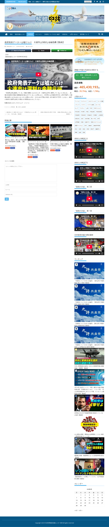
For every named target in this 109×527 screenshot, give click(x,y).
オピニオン (38, 34)
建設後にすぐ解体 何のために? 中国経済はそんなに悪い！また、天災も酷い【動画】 (20, 113)
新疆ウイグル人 (79, 125)
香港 (84, 132)
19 (98, 500)
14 (76, 500)
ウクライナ (84, 101)
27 (102, 503)
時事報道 (30, 34)
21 (76, 503)
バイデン (83, 104)
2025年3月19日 (32, 141)
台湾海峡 (77, 122)
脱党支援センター (20, 34)
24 (89, 503)
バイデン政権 (90, 104)
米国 (88, 129)
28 (76, 505)
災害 (80, 129)
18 (93, 500)
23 (85, 503)
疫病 (84, 129)
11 (93, 497)
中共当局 (77, 111)
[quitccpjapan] (6, 34)
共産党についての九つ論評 (52, 34)
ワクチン (82, 108)
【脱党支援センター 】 (15, 46)
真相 (11, 34)
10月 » (80, 510)
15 (81, 500)
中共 (91, 108)
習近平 (92, 129)
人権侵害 (100, 115)
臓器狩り (98, 129)
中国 (87, 111)
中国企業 (92, 111)
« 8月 (75, 510)
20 (102, 500)
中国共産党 (99, 111)
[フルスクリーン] (102, 157)
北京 (82, 118)
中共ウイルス (97, 108)
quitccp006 (19, 137)
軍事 (76, 132)
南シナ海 (93, 118)
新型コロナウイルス (96, 122)
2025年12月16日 (10, 137)
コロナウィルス (92, 101)
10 (89, 497)
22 (81, 503)
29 (81, 505)
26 (98, 503)
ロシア (76, 108)
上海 (87, 108)
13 (102, 497)
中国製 (95, 115)
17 (89, 500)
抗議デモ (87, 122)
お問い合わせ (74, 34)
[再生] (76, 157)
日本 (85, 125)
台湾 (98, 118)
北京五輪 (87, 118)
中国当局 (83, 115)
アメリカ (77, 101)
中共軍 (82, 111)
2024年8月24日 (55, 141)
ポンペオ (98, 104)
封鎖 (82, 122)
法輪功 (90, 125)
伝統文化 (64, 34)
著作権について (84, 34)
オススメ (8, 107)
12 (98, 497)
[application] (89, 150)
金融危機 (23, 107)
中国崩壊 (77, 115)
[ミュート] (99, 157)
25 (93, 503)
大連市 (19, 107)
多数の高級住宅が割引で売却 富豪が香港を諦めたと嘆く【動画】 (56, 113)
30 (85, 505)
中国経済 (89, 115)
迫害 (80, 132)
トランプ (77, 104)
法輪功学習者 (96, 125)
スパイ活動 (100, 101)
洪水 (76, 129)
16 (85, 500)
